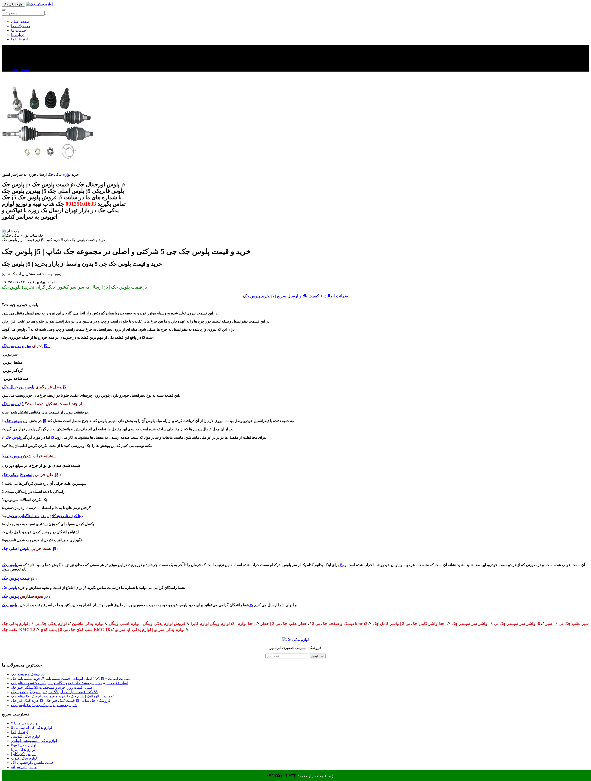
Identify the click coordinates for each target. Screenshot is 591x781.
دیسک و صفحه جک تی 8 (332, 623)
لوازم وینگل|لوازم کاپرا (210, 623)
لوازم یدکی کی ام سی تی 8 (31, 728)
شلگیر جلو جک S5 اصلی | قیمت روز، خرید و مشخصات (52, 687)
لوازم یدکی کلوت (24, 758)
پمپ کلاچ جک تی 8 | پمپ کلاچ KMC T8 (76, 629)
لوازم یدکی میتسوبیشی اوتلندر (34, 741)
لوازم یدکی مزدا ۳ (24, 723)
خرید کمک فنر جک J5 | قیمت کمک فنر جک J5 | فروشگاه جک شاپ (60, 701)
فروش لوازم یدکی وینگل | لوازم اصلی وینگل (146, 623)
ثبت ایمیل (317, 656)
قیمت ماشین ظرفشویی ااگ (32, 763)
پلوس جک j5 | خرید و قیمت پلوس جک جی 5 (44, 705)
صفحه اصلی (20, 22)
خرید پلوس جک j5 (258, 296)
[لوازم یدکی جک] (39, 4)
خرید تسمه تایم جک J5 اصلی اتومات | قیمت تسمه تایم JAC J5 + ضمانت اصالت (70, 679)
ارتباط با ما (19, 39)
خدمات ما (18, 30)
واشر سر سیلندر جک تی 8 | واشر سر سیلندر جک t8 (496, 623)
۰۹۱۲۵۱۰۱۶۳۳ (281, 775)
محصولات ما (20, 26)
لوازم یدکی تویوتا (23, 745)
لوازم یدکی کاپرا (23, 754)
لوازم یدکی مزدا (23, 749)
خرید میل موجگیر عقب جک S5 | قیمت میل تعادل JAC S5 (54, 692)
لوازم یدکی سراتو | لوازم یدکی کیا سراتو (150, 629)
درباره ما (17, 35)
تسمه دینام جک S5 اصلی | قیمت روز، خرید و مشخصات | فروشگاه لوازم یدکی (69, 683)
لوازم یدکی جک (59, 174)
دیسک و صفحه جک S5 (28, 674)
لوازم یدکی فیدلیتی (25, 736)
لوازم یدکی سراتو (24, 767)
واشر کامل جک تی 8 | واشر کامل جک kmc (410, 623)
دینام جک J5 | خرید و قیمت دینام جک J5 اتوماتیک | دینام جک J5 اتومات (63, 696)
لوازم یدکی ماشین (87, 623)
